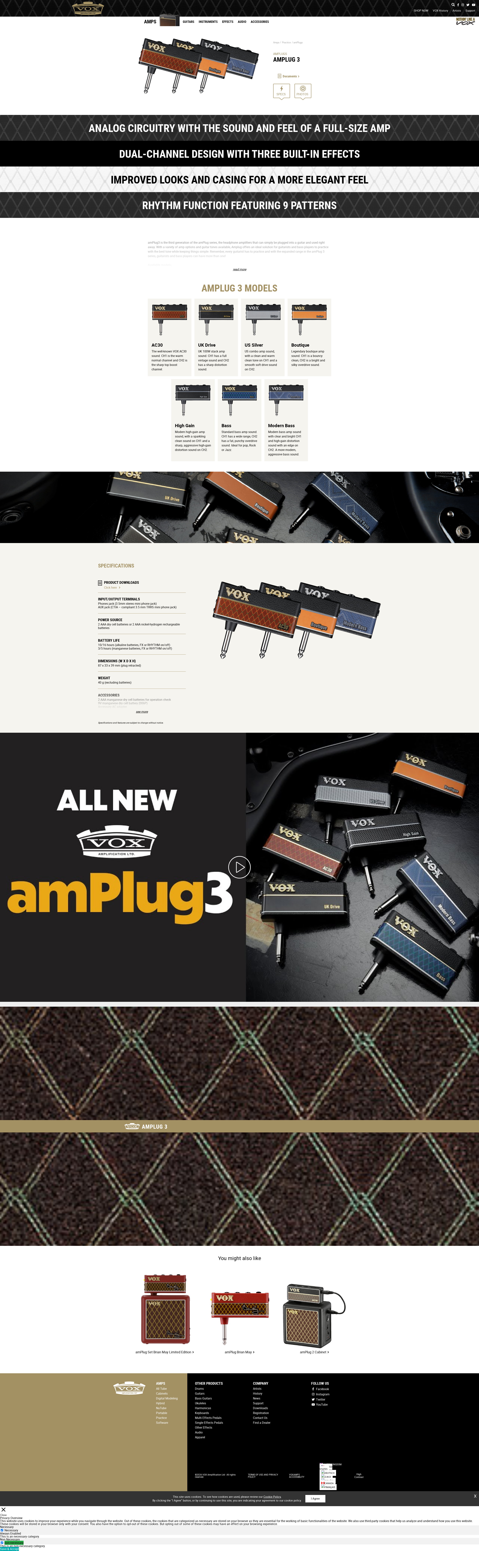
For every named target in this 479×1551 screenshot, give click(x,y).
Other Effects (203, 1427)
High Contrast (359, 1475)
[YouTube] (473, 4)
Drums (199, 1389)
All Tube (161, 1389)
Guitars (188, 21)
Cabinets (162, 1393)
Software (162, 1423)
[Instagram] (462, 4)
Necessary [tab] (7, 1527)
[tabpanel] (239, 1536)
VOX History (440, 10)
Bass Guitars (203, 1398)
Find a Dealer (261, 1423)
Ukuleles (200, 1403)
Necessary (11, 1530)
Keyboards (202, 1413)
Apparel (200, 1437)
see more (142, 712)
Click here (110, 587)
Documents (290, 76)
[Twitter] (467, 4)
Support (470, 10)
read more (239, 269)
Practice (286, 42)
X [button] (475, 1494)
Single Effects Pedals (209, 1423)
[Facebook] (458, 4)
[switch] (2, 1542)
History (257, 1393)
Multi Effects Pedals (208, 1418)
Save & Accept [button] (9, 1549)
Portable (161, 1413)
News (256, 1398)
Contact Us (260, 1418)
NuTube (161, 1408)
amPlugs (298, 42)
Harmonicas (203, 1408)
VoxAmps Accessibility (296, 1475)
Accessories (260, 21)
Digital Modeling (167, 1398)
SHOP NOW (421, 10)
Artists (457, 10)
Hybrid (160, 1403)
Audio (242, 21)
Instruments (208, 21)
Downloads (260, 1408)
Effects (227, 21)
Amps (150, 21)
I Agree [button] (315, 1498)
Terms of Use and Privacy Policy (263, 1475)
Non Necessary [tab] (10, 1539)
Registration (261, 1413)
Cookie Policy (272, 1496)
